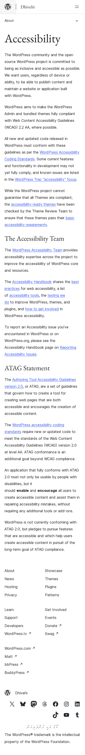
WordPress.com (20, 648)
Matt (11, 656)
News (9, 579)
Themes (51, 579)
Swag (52, 633)
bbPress (14, 664)
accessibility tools (24, 295)
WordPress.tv (18, 633)
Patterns (52, 595)
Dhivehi (21, 693)
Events (50, 617)
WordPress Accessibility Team (37, 250)
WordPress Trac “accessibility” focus (45, 179)
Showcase (53, 570)
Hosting (11, 586)
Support (11, 617)
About (9, 20)
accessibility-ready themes (33, 204)
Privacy (11, 595)
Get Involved (56, 609)
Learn (9, 609)
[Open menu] (77, 7)
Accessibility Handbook (32, 281)
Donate (53, 625)
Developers (14, 625)
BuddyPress (17, 672)
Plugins (50, 586)
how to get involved (42, 309)
